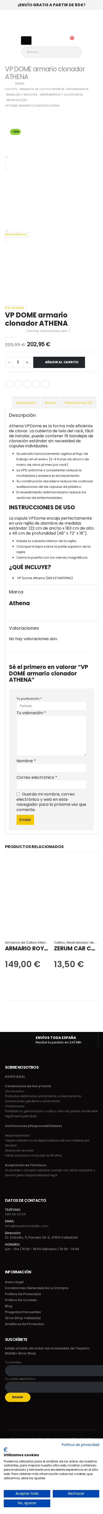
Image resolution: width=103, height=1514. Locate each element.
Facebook (9, 384)
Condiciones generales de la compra (36, 1288)
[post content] (27, 896)
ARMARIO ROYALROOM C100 (44, 948)
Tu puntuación (29, 698)
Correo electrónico (36, 777)
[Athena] (19, 614)
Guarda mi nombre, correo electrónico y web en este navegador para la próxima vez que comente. (51, 802)
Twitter (18, 384)
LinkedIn (27, 384)
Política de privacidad (23, 1294)
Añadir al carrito (62, 362)
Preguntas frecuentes (23, 1312)
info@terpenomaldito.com (27, 1226)
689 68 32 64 (15, 1214)
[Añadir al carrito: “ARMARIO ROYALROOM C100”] (9, 869)
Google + (36, 384)
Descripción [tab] (26, 402)
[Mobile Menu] (26, 40)
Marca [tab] (50, 402)
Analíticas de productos (24, 1324)
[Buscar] (78, 52)
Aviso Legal (14, 1282)
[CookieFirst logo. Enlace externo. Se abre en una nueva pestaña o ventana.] (6, 1449)
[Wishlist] (56, 40)
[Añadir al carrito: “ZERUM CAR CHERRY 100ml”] (58, 869)
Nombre (26, 761)
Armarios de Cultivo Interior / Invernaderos (39, 942)
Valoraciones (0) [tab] (78, 402)
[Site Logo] (51, 21)
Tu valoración (31, 712)
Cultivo (59, 942)
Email (45, 384)
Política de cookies (21, 1300)
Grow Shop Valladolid (22, 1318)
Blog (8, 1306)
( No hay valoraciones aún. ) (48, 331)
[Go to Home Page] (6, 83)
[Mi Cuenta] (43, 40)
